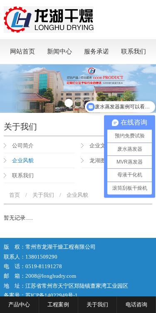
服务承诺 (96, 51)
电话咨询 (136, 304)
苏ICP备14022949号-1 (51, 295)
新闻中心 (59, 51)
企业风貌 (23, 160)
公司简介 (23, 145)
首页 (14, 195)
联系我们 (133, 51)
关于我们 (43, 195)
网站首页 (22, 51)
